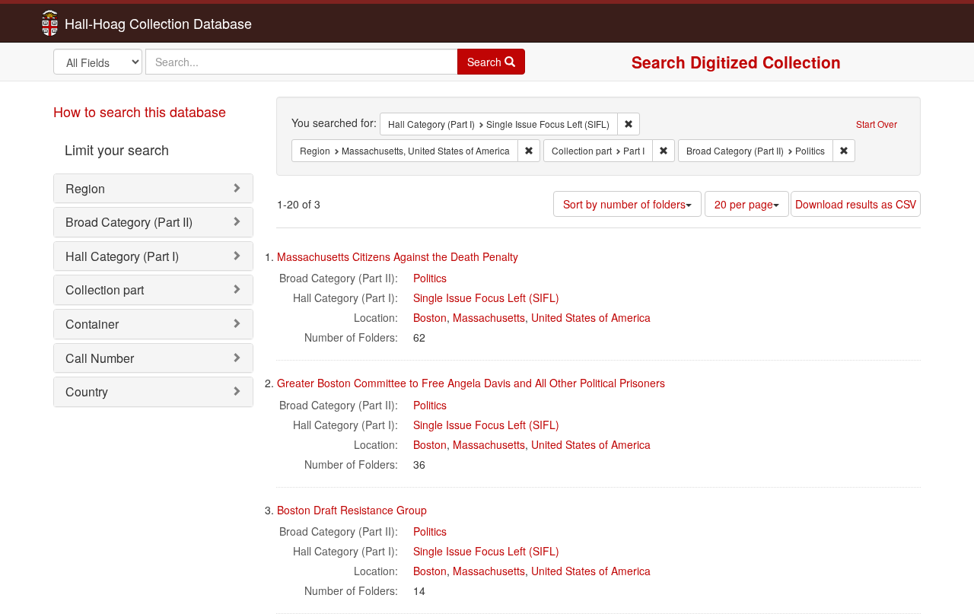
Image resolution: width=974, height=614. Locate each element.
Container (92, 323)
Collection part (104, 289)
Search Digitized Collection (736, 61)
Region (85, 188)
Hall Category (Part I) (122, 256)
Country (86, 391)
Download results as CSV (855, 204)
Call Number (99, 358)
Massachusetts (489, 317)
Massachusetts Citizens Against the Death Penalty (397, 256)
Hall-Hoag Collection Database (110, 23)
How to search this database (139, 111)
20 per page (744, 204)
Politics (430, 277)
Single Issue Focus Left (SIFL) (486, 297)
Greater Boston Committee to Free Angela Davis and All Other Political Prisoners (471, 382)
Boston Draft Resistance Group (352, 509)
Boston (430, 317)
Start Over (876, 123)
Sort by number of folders (624, 204)
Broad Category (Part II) (129, 222)
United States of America (591, 317)
